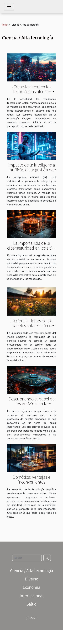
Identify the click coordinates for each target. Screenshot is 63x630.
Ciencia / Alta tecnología (31, 570)
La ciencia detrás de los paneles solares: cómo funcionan (31, 325)
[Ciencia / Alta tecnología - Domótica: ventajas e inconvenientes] (31, 457)
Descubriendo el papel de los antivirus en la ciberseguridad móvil (32, 403)
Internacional (31, 595)
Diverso (31, 579)
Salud (31, 604)
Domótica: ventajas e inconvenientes (31, 479)
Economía (31, 587)
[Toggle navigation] (9, 6)
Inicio (4, 25)
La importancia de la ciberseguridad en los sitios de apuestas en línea (31, 248)
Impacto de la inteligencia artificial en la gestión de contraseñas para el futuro (31, 169)
